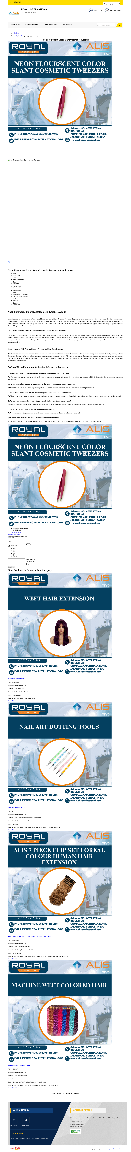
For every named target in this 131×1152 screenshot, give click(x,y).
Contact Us (67, 25)
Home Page (15, 25)
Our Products (51, 25)
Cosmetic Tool (17, 35)
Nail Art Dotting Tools (17, 807)
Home (15, 32)
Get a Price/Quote (13, 701)
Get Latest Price (15, 532)
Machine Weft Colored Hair (19, 1065)
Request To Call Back (14, 534)
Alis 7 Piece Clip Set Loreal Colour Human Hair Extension (31, 936)
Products (16, 33)
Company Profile (32, 25)
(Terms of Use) (116, 1148)
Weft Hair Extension (16, 678)
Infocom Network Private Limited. (112, 1149)
